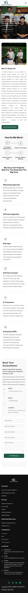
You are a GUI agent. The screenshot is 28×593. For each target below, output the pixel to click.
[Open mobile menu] (26, 3)
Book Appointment (7, 29)
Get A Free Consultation (9, 127)
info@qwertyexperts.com (15, 391)
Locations (4, 546)
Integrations (5, 530)
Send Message (14, 455)
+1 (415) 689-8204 (13, 400)
